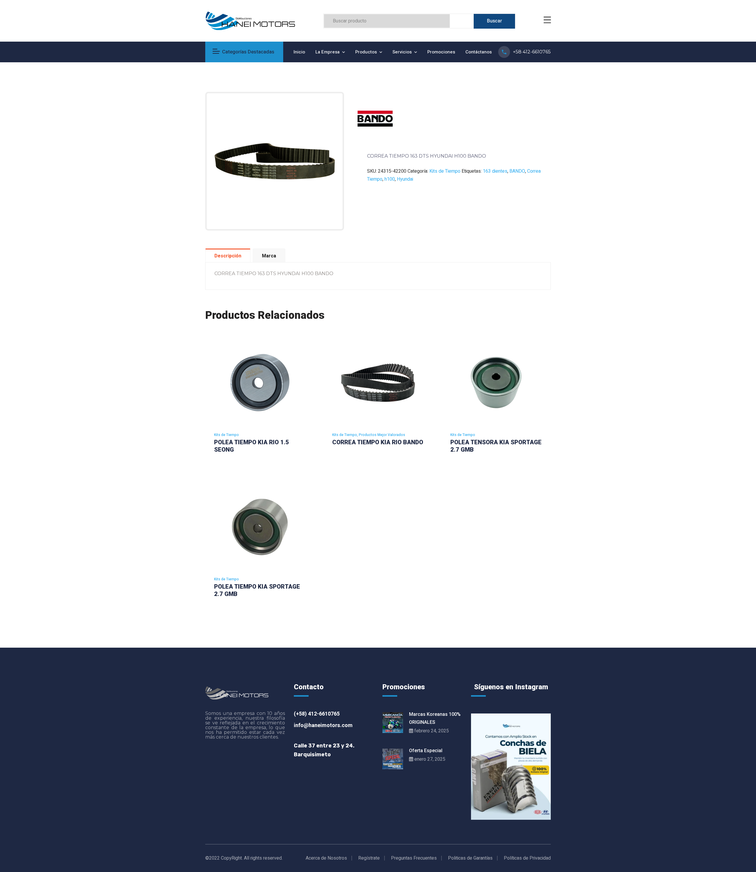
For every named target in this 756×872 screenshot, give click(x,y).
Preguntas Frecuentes (414, 858)
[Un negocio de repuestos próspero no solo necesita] (511, 766)
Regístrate (369, 858)
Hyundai (405, 179)
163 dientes (495, 171)
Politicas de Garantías (470, 858)
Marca (269, 255)
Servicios (402, 52)
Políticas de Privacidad (527, 858)
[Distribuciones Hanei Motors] (250, 20)
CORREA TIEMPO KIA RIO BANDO (377, 442)
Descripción (227, 255)
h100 (389, 179)
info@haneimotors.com (323, 726)
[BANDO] (375, 119)
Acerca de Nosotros (326, 858)
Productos (366, 52)
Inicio (299, 52)
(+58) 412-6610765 (317, 714)
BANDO (517, 171)
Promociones (441, 52)
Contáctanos (478, 52)
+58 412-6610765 (532, 52)
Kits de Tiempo (444, 171)
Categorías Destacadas (248, 51)
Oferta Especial (425, 750)
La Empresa (327, 52)
